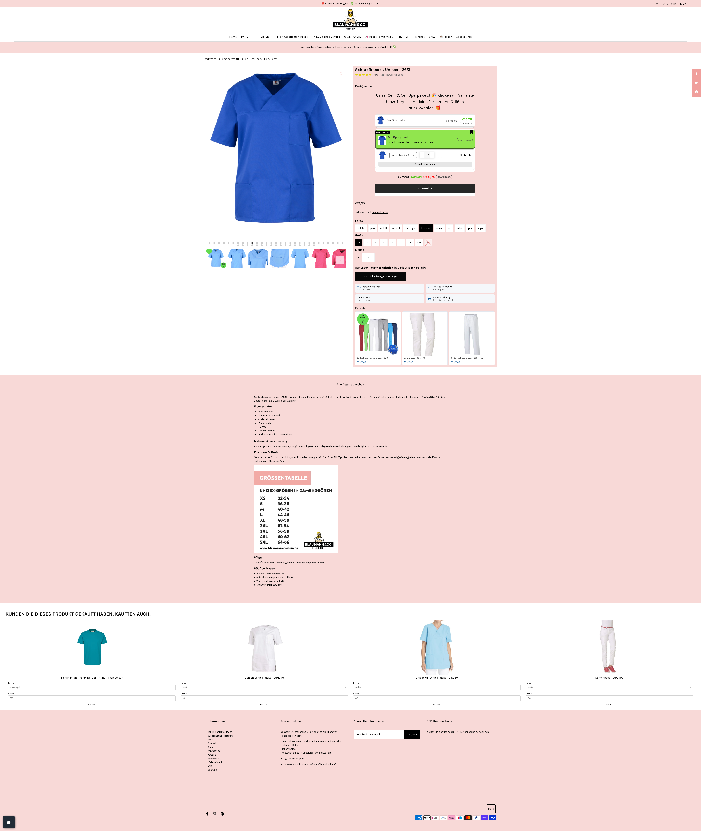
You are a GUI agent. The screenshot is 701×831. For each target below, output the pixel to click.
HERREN (264, 36)
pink (372, 228)
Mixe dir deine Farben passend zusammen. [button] (410, 142)
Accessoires (464, 36)
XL (392, 242)
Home (233, 36)
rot (449, 228)
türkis (460, 228)
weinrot (396, 228)
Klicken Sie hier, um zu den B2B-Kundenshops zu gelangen (458, 732)
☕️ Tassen (445, 36)
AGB (210, 766)
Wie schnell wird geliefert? (270, 581)
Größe (11, 693)
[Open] (9, 822)
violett (383, 228)
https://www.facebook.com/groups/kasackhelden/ (308, 764)
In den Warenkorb (92, 651)
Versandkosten (380, 212)
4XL (419, 242)
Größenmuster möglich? (269, 585)
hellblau (361, 228)
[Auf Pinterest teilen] (696, 92)
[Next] (340, 260)
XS (358, 242)
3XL (410, 242)
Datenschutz (214, 758)
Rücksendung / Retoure (220, 735)
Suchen (211, 747)
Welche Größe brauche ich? (271, 573)
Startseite (210, 59)
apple (481, 228)
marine (439, 228)
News (210, 739)
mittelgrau (410, 228)
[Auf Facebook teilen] (696, 73)
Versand (212, 754)
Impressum (214, 751)
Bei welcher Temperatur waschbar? (274, 577)
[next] (692, 663)
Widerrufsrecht (215, 762)
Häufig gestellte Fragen (220, 732)
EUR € (491, 809)
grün (470, 228)
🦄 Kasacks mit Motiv (379, 36)
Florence (419, 36)
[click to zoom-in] (340, 74)
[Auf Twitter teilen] (696, 82)
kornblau (426, 228)
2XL (401, 242)
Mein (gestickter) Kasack (293, 36)
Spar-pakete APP (230, 59)
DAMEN (246, 36)
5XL (428, 242)
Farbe (11, 683)
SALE (432, 36)
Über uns (212, 770)
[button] (422, 155)
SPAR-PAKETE (352, 36)
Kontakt (212, 743)
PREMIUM (403, 36)
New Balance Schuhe (327, 36)
